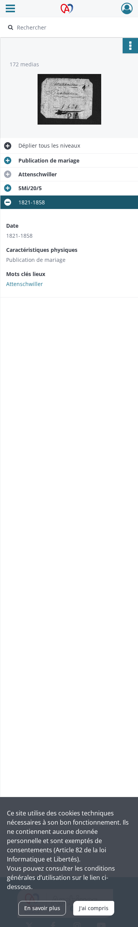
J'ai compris (93, 908)
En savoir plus (42, 908)
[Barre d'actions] (130, 45)
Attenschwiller (24, 284)
